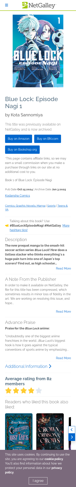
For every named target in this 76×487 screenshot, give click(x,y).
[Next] (71, 437)
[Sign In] (7, 5)
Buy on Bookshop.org (22, 149)
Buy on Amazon (18, 138)
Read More (63, 268)
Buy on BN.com (47, 138)
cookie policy (54, 459)
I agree (38, 481)
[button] (19, 435)
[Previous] (71, 429)
